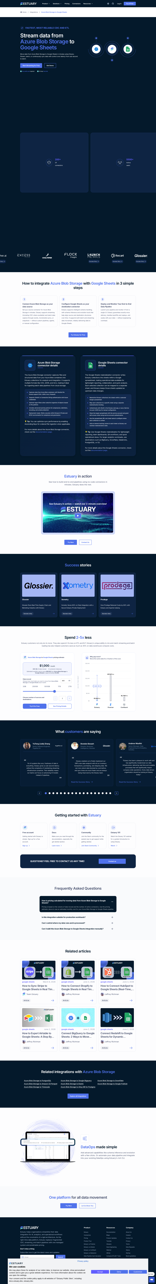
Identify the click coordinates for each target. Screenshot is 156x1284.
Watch (113, 846)
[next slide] (116, 793)
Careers (128, 1235)
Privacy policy (82, 1261)
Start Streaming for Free (31, 65)
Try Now (71, 542)
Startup (128, 1253)
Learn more (56, 846)
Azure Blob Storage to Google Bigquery (76, 1081)
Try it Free (129, 4)
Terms (128, 1244)
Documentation (110, 1232)
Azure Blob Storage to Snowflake (111, 1081)
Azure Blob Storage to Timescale (37, 1087)
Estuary (86, 1232)
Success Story (65, 261)
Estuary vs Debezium (90, 1253)
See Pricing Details (59, 706)
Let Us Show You (87, 1206)
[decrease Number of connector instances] (55, 698)
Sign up (25, 846)
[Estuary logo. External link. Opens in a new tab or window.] (16, 1263)
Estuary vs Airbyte (89, 1247)
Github (108, 1253)
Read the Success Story (80, 782)
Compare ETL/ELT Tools (113, 1256)
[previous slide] (39, 793)
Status (128, 1250)
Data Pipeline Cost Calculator (92, 1256)
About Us (128, 1232)
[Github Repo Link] (113, 4)
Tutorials (108, 1241)
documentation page (44, 432)
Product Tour (88, 1241)
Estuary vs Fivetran (89, 1244)
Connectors (76, 4)
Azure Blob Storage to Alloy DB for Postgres (78, 1087)
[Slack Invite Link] (108, 4)
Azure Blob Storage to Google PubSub (112, 1084)
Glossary (108, 1244)
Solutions (56, 4)
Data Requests (130, 1247)
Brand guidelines (131, 1256)
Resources (87, 4)
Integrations (34, 12)
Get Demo (50, 65)
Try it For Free (35, 706)
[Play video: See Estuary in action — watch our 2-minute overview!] (78, 515)
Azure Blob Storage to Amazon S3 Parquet (40, 1084)
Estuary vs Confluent (90, 1250)
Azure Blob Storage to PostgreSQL (37, 1081)
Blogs (108, 1235)
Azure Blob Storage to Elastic (72, 1084)
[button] (46, 4)
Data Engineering (111, 1247)
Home (24, 12)
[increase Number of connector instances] (69, 698)
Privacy (128, 1241)
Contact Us (85, 542)
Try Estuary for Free (78, 335)
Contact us (112, 861)
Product (45, 4)
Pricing (67, 4)
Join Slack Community (89, 846)
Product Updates (111, 1238)
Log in (119, 4)
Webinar (108, 1250)
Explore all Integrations (78, 1096)
